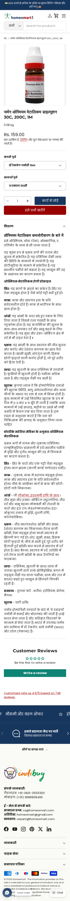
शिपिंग (23, 140)
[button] (56, 16)
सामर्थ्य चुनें (10, 177)
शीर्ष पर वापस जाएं (33, 749)
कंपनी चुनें (10, 157)
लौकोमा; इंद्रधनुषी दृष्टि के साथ (38, 495)
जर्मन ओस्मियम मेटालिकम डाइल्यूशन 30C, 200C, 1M (36, 38)
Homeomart (19, 879)
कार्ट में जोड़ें (50, 201)
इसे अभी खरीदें (35, 210)
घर (5, 38)
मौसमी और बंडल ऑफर (22, 714)
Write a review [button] (35, 673)
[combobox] (35, 25)
